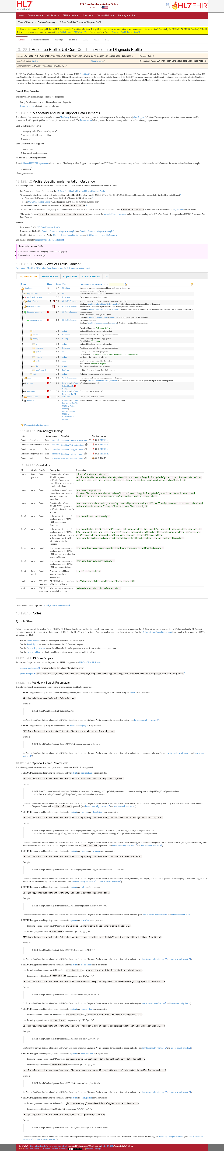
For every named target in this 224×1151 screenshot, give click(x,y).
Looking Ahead (125, 15)
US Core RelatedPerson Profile (68, 416)
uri (63, 293)
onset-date (85, 920)
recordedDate (32, 397)
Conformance (34, 15)
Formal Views (86, 120)
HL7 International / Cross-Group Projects (47, 1146)
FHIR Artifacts (69, 15)
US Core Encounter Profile (48, 227)
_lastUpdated (86, 1098)
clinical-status (86, 773)
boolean (65, 370)
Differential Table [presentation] (50, 276)
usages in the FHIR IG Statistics (48, 240)
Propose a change (93, 1148)
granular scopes (26, 673)
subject (30, 383)
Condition (84, 74)
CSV (45, 605)
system (38, 352)
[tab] (28, 276)
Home (21, 15)
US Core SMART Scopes (90, 662)
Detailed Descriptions (40, 40)
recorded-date (86, 1009)
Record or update (27, 106)
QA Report (45, 1148)
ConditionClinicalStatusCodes (99, 304)
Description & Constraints (91, 284)
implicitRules (32, 293)
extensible (113, 317)
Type (64, 284)
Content (22, 40)
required (116, 304)
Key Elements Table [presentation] (28, 276)
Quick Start (179, 209)
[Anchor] (145, 49)
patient (132, 692)
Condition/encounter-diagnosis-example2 (97, 231)
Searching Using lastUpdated (171, 1136)
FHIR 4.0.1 (106, 1146)
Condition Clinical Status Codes (74, 440)
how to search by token (123, 806)
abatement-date (87, 1053)
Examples (73, 40)
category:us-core (37, 320)
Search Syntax (32, 644)
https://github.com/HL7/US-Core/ (69, 32)
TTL (107, 40)
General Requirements (36, 648)
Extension (66, 297)
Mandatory (64, 117)
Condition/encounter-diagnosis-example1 (59, 231)
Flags (49, 284)
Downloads (87, 15)
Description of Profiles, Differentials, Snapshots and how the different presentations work (53, 268)
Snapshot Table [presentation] (70, 276)
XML (85, 40)
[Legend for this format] (191, 284)
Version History (104, 15)
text (34, 374)
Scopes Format (33, 640)
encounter (31, 391)
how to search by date (180, 959)
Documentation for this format (36, 425)
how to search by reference (145, 720)
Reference (66, 383)
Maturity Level (97, 61)
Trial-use (35, 61)
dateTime (66, 397)
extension (37, 335)
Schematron (63, 605)
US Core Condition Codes (39, 202)
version (39, 357)
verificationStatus (34, 306)
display (38, 366)
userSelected (41, 370)
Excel (52, 605)
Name (23, 284)
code (38, 361)
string (64, 331)
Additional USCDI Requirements (35, 163)
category (82, 725)
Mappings (59, 40)
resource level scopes (29, 668)
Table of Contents (32, 1148)
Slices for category (34, 312)
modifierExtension (34, 297)
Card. (58, 284)
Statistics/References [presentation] (91, 276)
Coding (65, 339)
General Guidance (34, 652)
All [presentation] (106, 276)
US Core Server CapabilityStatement (102, 235)
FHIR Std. (104, 440)
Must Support (138, 117)
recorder (30, 400)
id (33, 331)
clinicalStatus (32, 301)
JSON (96, 40)
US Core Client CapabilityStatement (68, 235)
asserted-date (86, 965)
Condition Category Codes (72, 449)
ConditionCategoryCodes (98, 317)
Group (65, 389)
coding (35, 339)
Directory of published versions (124, 32)
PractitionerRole (68, 411)
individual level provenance (115, 214)
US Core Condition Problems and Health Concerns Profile (81, 191)
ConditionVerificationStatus (99, 309)
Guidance (52, 15)
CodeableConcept (69, 301)
